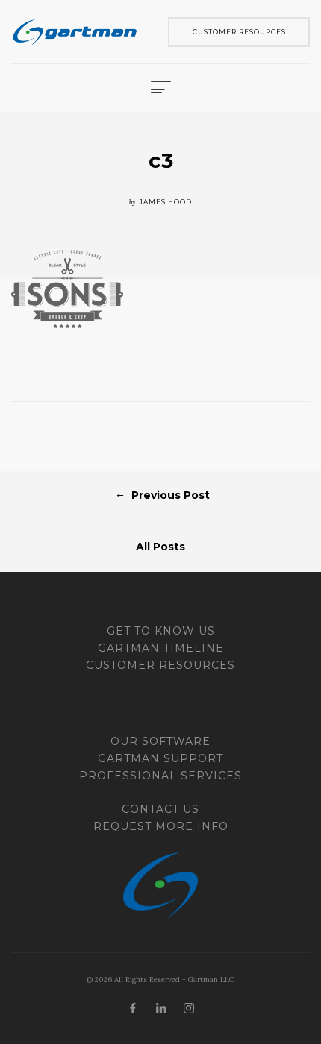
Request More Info (160, 826)
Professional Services (160, 775)
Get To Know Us (161, 631)
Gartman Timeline (161, 648)
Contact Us (160, 809)
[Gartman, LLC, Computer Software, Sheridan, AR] (67, 712)
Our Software (160, 741)
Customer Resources (160, 665)
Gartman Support (160, 758)
